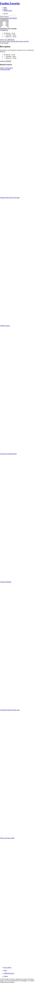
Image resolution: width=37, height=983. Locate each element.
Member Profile (7, 10)
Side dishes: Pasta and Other (21, 41)
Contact (5, 976)
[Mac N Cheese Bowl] (6, 68)
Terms (5, 970)
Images (5, 9)
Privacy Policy (7, 967)
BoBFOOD (5, 30)
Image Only (10, 41)
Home (5, 7)
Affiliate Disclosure (8, 973)
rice (7, 43)
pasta (5, 43)
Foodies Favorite (10, 3)
